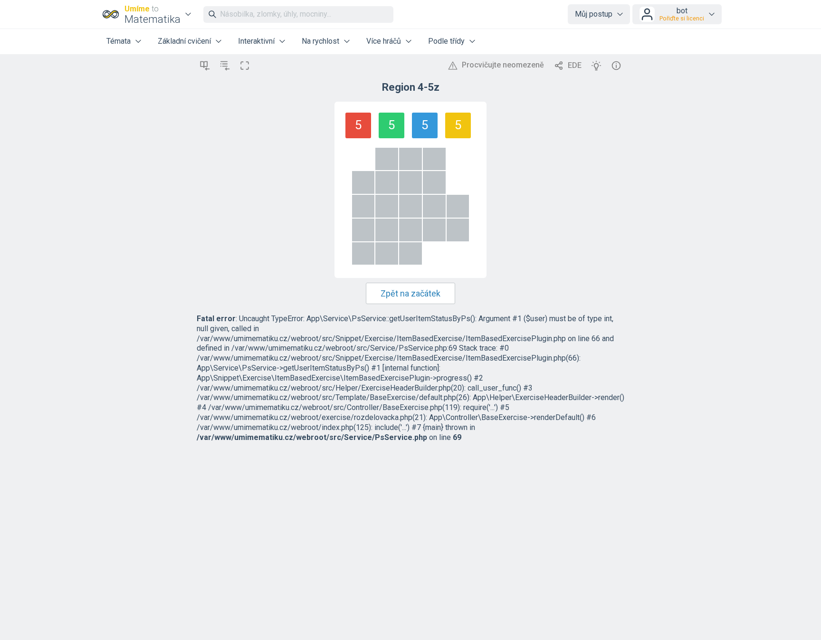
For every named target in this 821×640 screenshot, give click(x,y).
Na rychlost (320, 41)
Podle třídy (446, 41)
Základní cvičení (184, 41)
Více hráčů (383, 41)
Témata (118, 41)
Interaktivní (256, 41)
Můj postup (593, 14)
